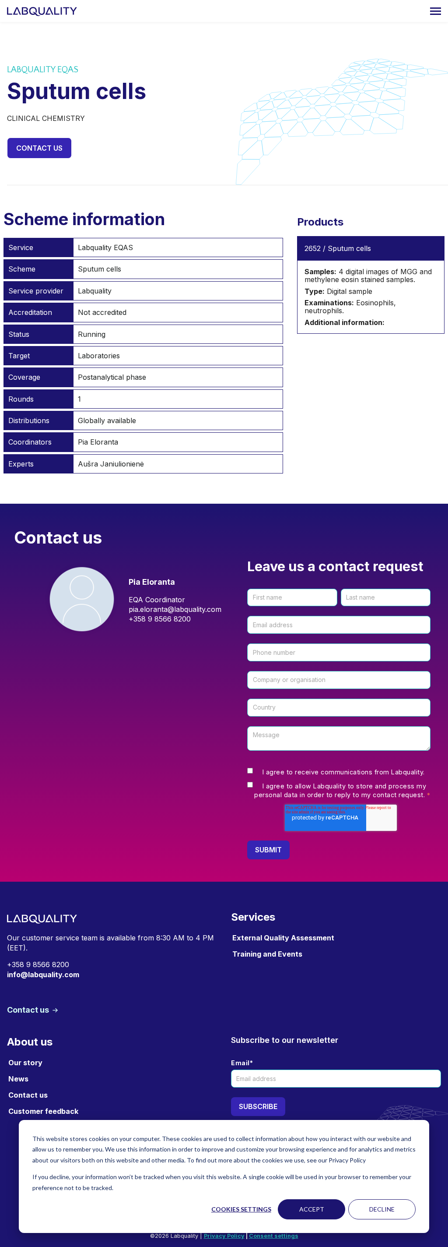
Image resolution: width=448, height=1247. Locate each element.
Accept (311, 1209)
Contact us (39, 148)
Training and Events (267, 954)
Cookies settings (241, 1209)
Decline (382, 1209)
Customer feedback (43, 1111)
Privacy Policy (224, 1236)
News (18, 1078)
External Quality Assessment (283, 937)
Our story (25, 1062)
